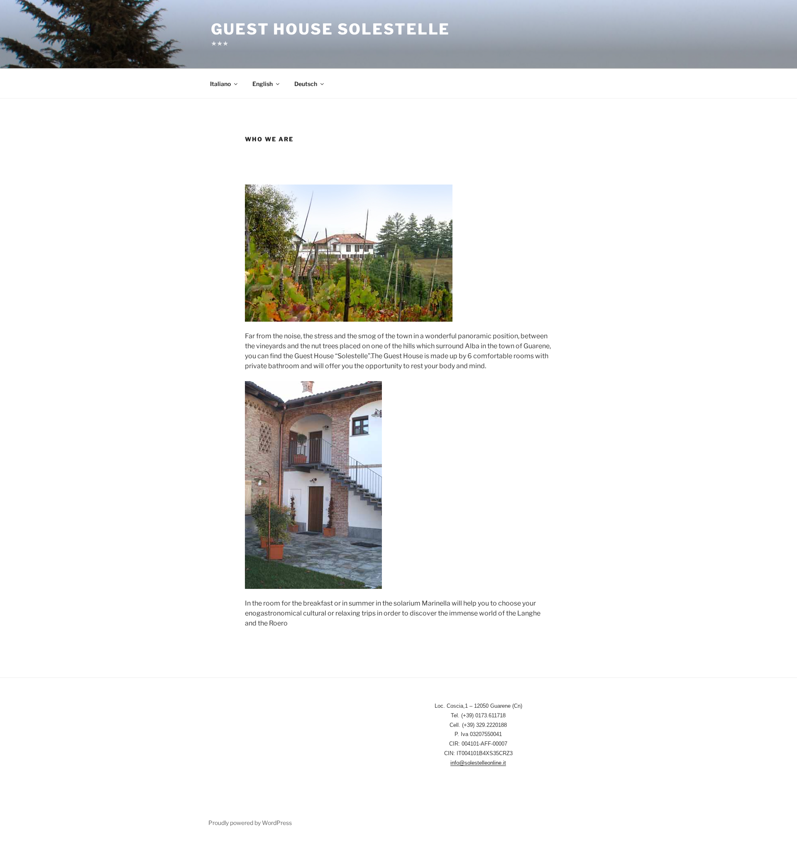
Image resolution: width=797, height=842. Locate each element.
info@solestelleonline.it (478, 763)
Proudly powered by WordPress (250, 822)
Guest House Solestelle (330, 29)
